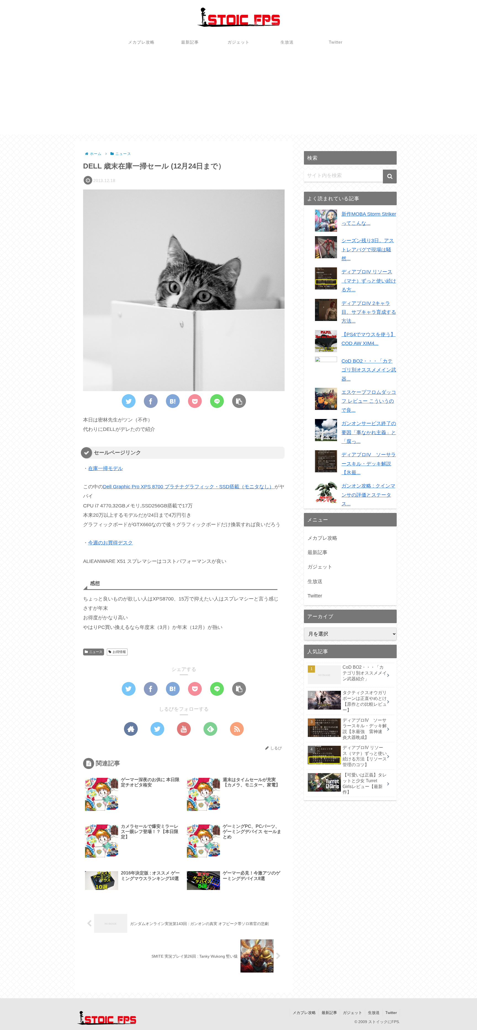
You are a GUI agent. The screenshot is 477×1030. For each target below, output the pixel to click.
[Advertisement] (238, 96)
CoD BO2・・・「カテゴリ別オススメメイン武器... (368, 370)
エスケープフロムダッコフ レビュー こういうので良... (368, 401)
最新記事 (317, 552)
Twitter (315, 596)
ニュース (95, 652)
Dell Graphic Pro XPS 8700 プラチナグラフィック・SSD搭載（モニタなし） (188, 486)
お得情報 (119, 652)
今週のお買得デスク (110, 543)
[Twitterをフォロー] (157, 729)
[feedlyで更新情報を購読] (210, 729)
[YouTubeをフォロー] (184, 729)
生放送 (315, 581)
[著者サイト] (131, 729)
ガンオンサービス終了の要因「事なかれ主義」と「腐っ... (368, 432)
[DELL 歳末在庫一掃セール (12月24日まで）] (173, 401)
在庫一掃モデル (105, 468)
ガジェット (320, 567)
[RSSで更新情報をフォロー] (237, 729)
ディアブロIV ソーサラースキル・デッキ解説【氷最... (368, 463)
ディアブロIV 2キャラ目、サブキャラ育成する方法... (368, 312)
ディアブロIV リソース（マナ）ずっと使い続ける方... (368, 281)
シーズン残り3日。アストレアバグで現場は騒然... (367, 249)
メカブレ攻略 (322, 538)
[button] (390, 176)
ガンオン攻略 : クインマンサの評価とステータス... (368, 495)
